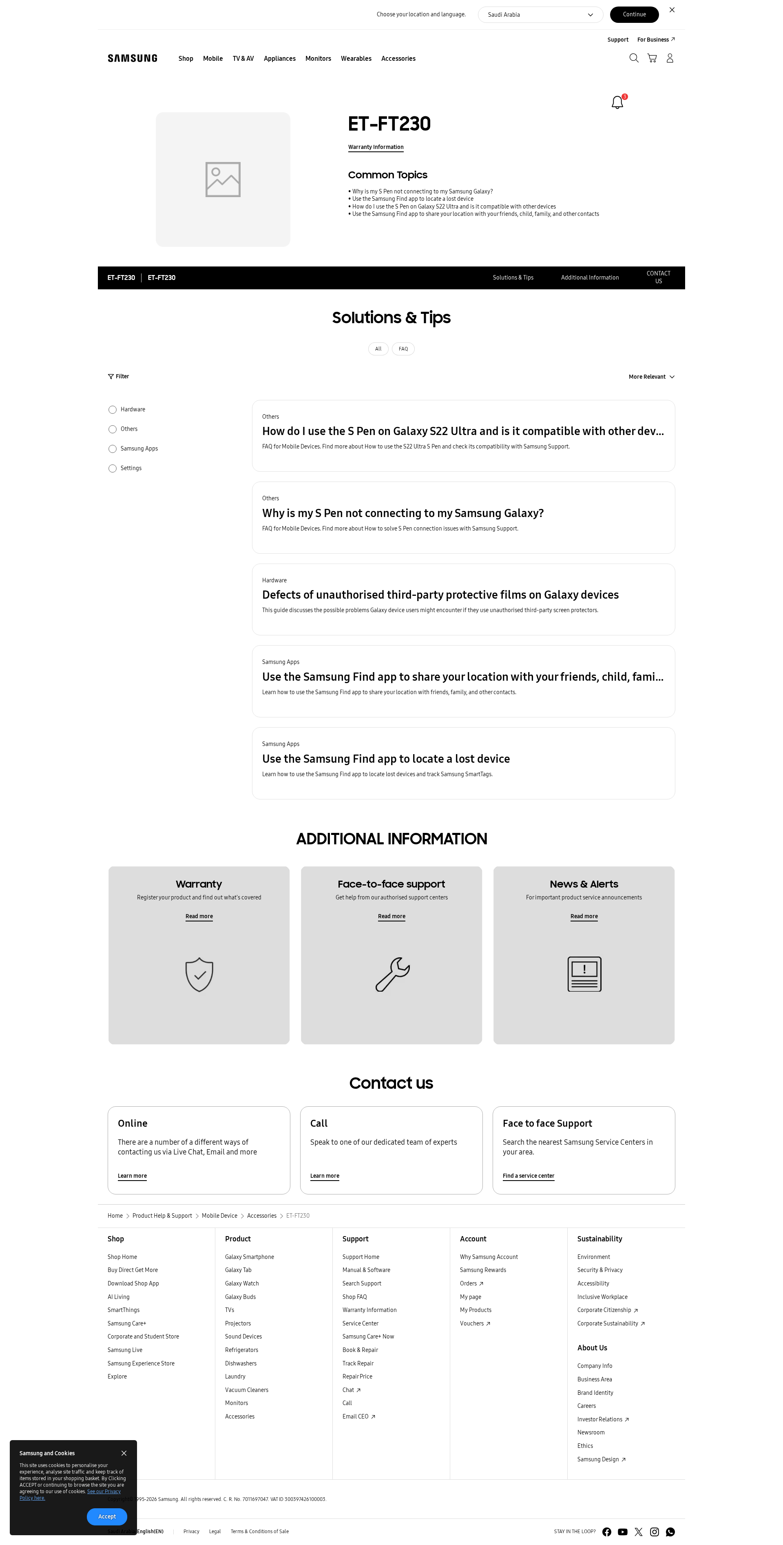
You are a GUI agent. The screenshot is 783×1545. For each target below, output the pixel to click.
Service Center (360, 1323)
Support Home (361, 1257)
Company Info (595, 1366)
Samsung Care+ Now (368, 1336)
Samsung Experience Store (141, 1363)
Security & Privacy (600, 1270)
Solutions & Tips (513, 277)
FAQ (403, 349)
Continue (634, 14)
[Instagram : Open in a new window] (654, 1532)
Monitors (236, 1403)
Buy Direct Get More (133, 1270)
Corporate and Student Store (143, 1336)
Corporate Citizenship (605, 1310)
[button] (463, 436)
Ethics (585, 1446)
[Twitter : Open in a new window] (639, 1532)
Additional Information (590, 277)
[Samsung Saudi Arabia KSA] (132, 58)
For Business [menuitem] (653, 39)
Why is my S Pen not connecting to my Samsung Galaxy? (422, 191)
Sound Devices (243, 1336)
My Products (475, 1310)
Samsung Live (125, 1350)
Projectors (238, 1323)
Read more (199, 916)
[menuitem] (186, 58)
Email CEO (356, 1416)
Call (347, 1403)
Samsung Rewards (483, 1270)
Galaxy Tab (238, 1270)
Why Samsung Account (489, 1257)
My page (470, 1297)
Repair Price (357, 1376)
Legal (215, 1531)
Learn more (132, 1175)
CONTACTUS (658, 277)
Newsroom (591, 1432)
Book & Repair (360, 1350)
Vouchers (472, 1323)
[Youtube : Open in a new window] (623, 1532)
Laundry (235, 1376)
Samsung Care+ (127, 1323)
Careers (586, 1406)
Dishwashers (241, 1363)
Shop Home (122, 1257)
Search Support (362, 1283)
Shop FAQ (355, 1297)
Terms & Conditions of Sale (260, 1531)
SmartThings (123, 1310)
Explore (117, 1376)
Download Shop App (133, 1283)
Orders (469, 1283)
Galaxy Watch (242, 1283)
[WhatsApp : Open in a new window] (670, 1532)
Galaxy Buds (240, 1297)
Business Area (594, 1379)
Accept (107, 1516)
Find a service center (529, 1175)
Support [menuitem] (618, 39)
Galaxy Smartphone (249, 1257)
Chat (349, 1390)
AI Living (119, 1297)
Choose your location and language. (421, 14)
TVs (229, 1310)
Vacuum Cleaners (246, 1390)
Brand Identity (595, 1393)
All (378, 349)
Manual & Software (366, 1270)
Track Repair (358, 1363)
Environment (593, 1257)
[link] (617, 102)
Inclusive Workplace (602, 1297)
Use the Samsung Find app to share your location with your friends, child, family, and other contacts (475, 214)
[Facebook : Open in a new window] (607, 1532)
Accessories (239, 1416)
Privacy (191, 1531)
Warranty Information (376, 147)
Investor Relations (600, 1419)
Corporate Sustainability (608, 1323)
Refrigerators (241, 1350)
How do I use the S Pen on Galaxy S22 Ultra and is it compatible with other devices (454, 206)
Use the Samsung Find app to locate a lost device (412, 198)
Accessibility (593, 1283)
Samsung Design (598, 1459)
